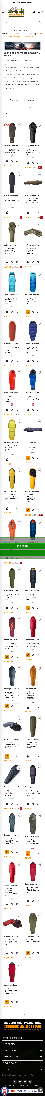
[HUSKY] (12, 798)
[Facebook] (15, 1082)
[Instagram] (30, 1082)
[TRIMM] (12, 846)
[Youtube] (25, 1082)
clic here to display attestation (24, 1077)
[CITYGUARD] (32, 848)
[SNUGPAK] (32, 751)
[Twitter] (20, 1082)
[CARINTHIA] (12, 751)
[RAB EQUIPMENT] (12, 898)
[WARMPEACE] (32, 798)
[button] (20, 100)
